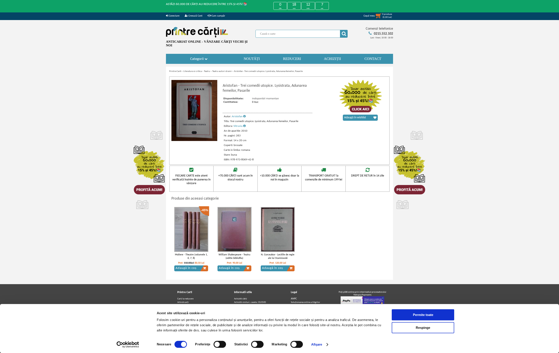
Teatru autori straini (222, 71)
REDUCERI (292, 59)
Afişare (316, 344)
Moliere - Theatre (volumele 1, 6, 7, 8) (191, 256)
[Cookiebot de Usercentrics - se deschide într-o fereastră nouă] (128, 344)
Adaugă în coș (186, 268)
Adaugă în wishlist (355, 117)
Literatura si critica (192, 71)
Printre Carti (175, 71)
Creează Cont (195, 16)
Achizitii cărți (240, 299)
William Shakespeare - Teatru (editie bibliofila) (234, 256)
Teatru (207, 71)
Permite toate (423, 315)
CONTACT (372, 59)
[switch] (220, 344)
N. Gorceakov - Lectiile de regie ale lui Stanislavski (277, 256)
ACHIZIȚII (332, 59)
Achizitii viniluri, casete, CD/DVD (250, 302)
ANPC (294, 298)
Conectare (173, 16)
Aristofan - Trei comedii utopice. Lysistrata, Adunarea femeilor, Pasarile (268, 71)
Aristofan (237, 116)
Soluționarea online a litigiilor (305, 302)
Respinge (423, 327)
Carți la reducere (185, 299)
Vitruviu (238, 126)
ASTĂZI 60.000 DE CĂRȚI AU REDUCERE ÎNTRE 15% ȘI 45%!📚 (206, 4)
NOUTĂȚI (252, 59)
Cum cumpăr (218, 16)
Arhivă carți (183, 302)
